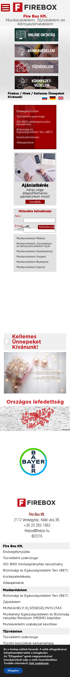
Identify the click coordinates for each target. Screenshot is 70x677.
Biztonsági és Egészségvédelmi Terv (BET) (35, 130)
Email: (19, 226)
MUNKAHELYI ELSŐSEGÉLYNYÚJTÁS (32, 608)
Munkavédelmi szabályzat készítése (30, 624)
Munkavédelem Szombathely (35, 251)
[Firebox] (35, 7)
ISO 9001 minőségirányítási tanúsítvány (33, 123)
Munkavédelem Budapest (32, 262)
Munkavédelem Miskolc (31, 238)
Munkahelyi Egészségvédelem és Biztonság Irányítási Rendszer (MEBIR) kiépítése (36, 616)
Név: (18, 216)
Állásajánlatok (25, 142)
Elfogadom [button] (13, 670)
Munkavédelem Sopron (31, 267)
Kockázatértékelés (28, 137)
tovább (35, 201)
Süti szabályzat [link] (38, 663)
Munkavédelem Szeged (31, 257)
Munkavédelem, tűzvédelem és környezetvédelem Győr (34, 245)
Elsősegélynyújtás (28, 111)
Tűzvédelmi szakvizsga (31, 116)
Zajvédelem (11, 602)
